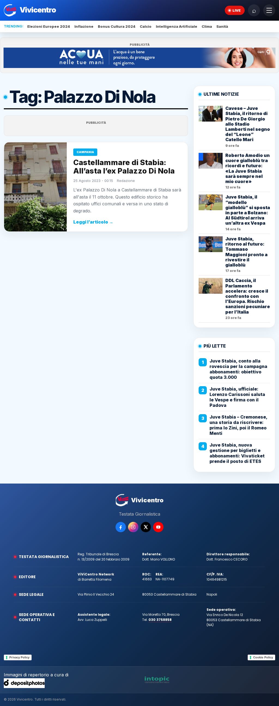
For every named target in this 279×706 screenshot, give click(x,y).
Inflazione (83, 26)
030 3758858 (160, 619)
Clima (207, 26)
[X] (146, 527)
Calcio (145, 26)
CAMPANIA (85, 152)
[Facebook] (121, 527)
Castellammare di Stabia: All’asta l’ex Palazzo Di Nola (124, 166)
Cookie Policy (263, 657)
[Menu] (269, 10)
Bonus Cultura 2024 (116, 26)
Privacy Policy (19, 657)
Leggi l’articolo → (93, 222)
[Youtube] (158, 527)
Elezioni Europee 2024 (48, 26)
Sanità (222, 26)
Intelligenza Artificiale (176, 26)
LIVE (236, 10)
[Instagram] (133, 527)
